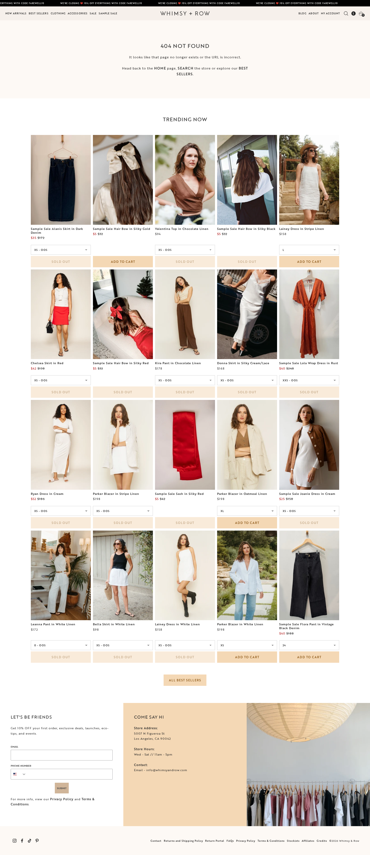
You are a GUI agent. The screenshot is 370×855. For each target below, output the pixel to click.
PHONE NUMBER (21, 766)
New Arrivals (16, 13)
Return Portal (214, 841)
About (314, 13)
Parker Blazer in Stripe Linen (116, 494)
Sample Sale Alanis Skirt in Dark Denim (57, 231)
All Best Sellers (185, 680)
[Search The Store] (346, 13)
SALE (93, 13)
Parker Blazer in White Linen (240, 624)
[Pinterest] (37, 840)
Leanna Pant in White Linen (53, 624)
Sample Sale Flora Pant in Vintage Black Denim (306, 626)
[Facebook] (22, 840)
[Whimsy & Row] (185, 13)
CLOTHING (58, 13)
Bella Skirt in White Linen (114, 624)
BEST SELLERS (39, 13)
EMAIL (14, 746)
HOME (160, 68)
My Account (330, 13)
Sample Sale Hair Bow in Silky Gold (121, 229)
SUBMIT (62, 788)
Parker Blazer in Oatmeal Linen (242, 494)
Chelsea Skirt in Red (47, 363)
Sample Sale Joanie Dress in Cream (307, 494)
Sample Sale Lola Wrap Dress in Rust (308, 363)
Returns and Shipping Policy (183, 841)
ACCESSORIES (78, 13)
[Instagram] (14, 840)
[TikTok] (29, 840)
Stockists (293, 841)
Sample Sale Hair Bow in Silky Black (246, 229)
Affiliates (308, 841)
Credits (322, 841)
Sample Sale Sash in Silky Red (179, 494)
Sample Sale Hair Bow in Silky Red (121, 363)
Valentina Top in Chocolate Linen (182, 229)
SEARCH (185, 68)
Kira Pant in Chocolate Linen (178, 363)
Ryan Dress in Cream (47, 494)
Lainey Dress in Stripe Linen (301, 229)
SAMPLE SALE (108, 13)
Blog (302, 13)
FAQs (230, 841)
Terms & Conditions (271, 841)
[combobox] (18, 774)
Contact (156, 841)
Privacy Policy (61, 799)
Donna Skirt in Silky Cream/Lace (243, 363)
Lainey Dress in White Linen (177, 624)
